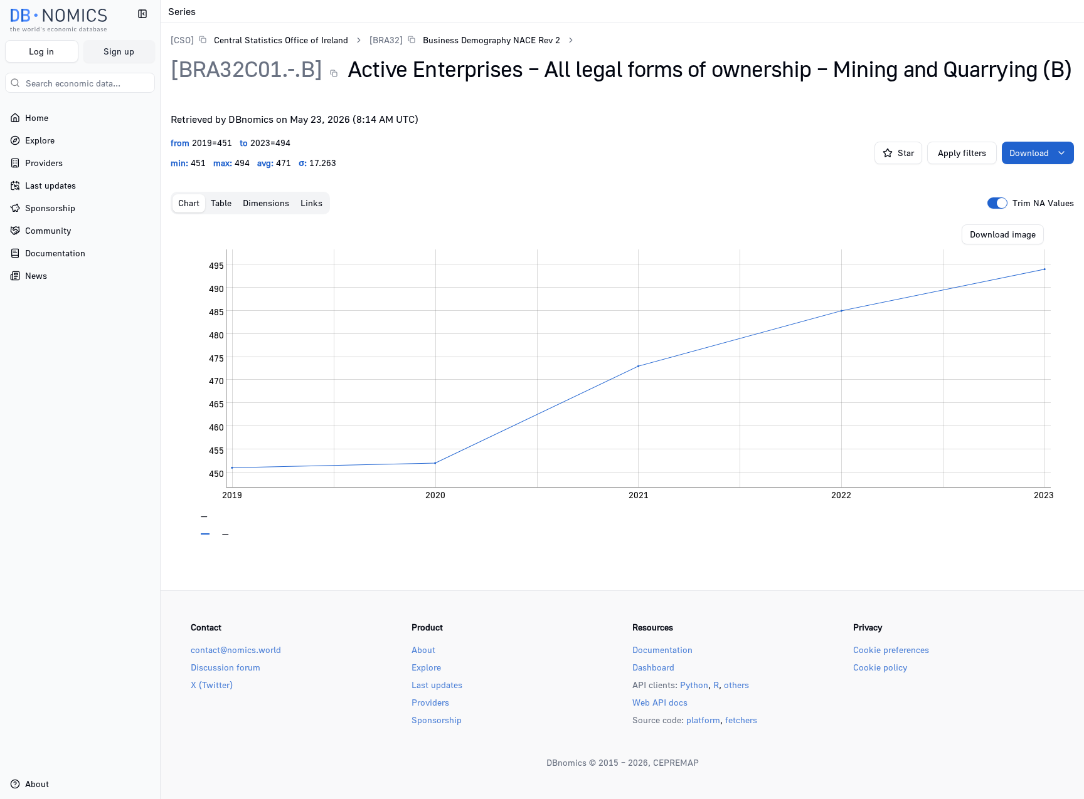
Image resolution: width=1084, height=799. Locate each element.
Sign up (119, 51)
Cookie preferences (891, 649)
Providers (430, 702)
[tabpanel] (622, 379)
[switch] (997, 203)
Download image (1003, 234)
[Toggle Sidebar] (160, 399)
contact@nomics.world (236, 649)
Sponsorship (437, 719)
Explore (426, 667)
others (736, 684)
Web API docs (660, 702)
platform (703, 719)
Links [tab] (311, 202)
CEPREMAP (676, 762)
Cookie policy (880, 667)
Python (694, 684)
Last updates (437, 684)
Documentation (662, 649)
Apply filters (962, 152)
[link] (259, 39)
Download (1029, 152)
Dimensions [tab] (266, 202)
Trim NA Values (1043, 203)
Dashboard (653, 667)
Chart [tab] (188, 202)
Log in (41, 51)
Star (906, 152)
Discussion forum (225, 667)
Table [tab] (221, 202)
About (423, 649)
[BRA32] (386, 39)
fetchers (741, 719)
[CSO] (182, 39)
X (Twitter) (212, 684)
